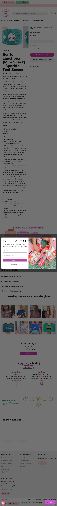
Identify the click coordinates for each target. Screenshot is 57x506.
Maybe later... (15, 264)
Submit (15, 260)
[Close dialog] (54, 239)
